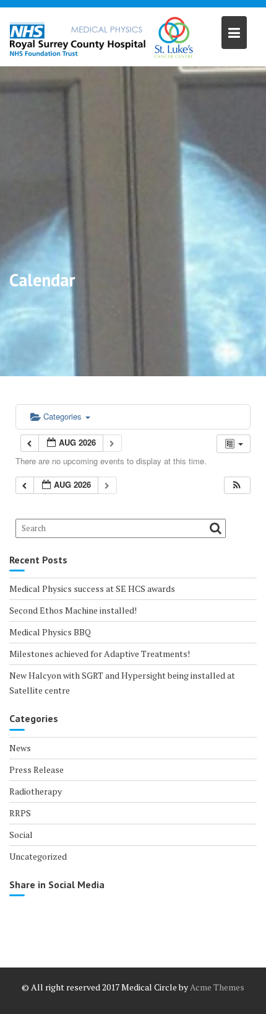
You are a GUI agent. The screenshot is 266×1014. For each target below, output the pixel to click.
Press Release (36, 769)
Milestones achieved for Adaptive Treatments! (99, 653)
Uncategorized (38, 856)
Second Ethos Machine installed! (73, 610)
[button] (237, 485)
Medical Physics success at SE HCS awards (92, 588)
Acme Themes (217, 987)
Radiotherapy (35, 791)
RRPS (20, 813)
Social (21, 834)
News (20, 748)
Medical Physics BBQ (50, 632)
